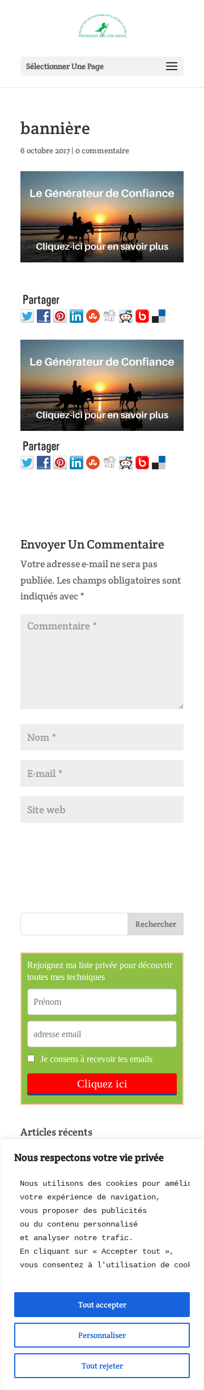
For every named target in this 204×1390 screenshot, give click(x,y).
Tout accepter (102, 1305)
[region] (102, 1264)
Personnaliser (102, 1335)
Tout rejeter (102, 1366)
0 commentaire (102, 150)
